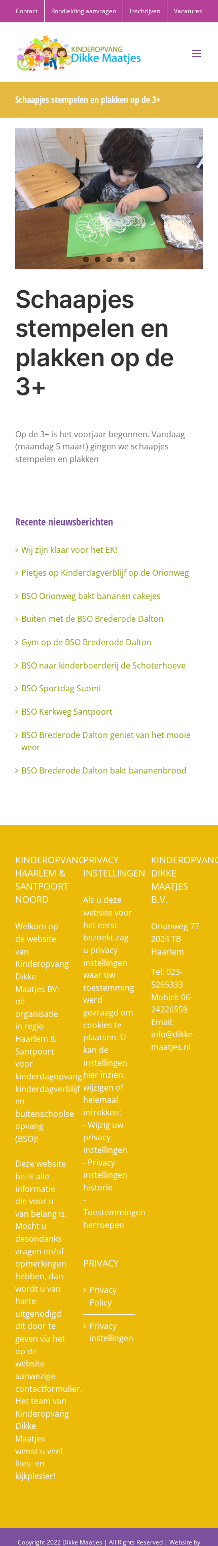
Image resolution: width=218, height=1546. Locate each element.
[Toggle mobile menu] (197, 53)
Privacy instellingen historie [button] (105, 1175)
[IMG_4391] (109, 198)
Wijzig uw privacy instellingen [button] (105, 1137)
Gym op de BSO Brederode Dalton (86, 642)
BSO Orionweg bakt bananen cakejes (91, 596)
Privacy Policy (103, 1296)
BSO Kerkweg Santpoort (67, 711)
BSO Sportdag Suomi (61, 688)
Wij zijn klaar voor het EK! (69, 549)
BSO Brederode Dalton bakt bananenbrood (104, 770)
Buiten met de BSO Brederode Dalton (92, 618)
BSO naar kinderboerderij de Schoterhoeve (103, 665)
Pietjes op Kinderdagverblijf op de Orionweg (105, 572)
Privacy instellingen (109, 1332)
